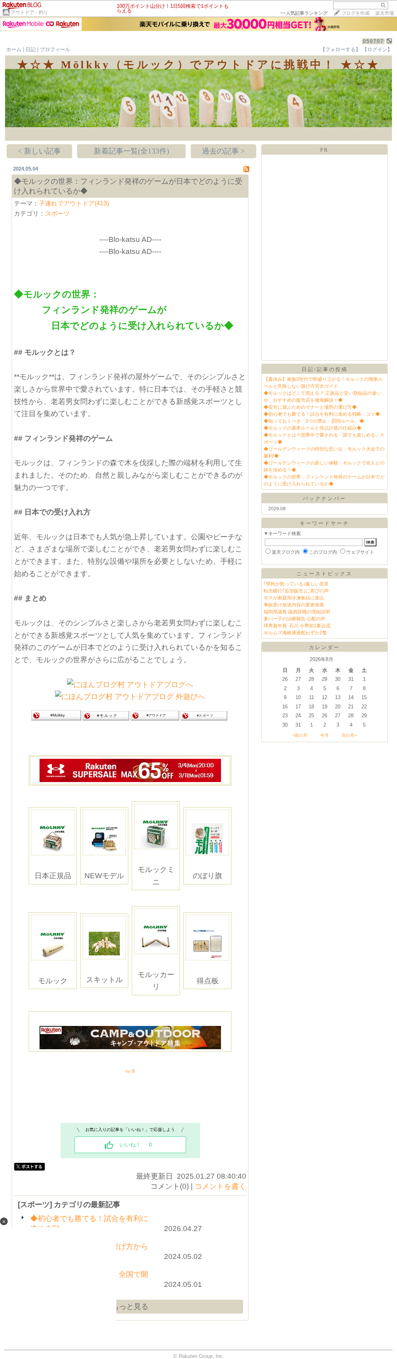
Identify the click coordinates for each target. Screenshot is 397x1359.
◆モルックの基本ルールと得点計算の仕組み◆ (312, 428)
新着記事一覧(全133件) (131, 151)
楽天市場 (384, 13)
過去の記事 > (223, 151)
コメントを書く (220, 1186)
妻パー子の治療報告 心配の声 (294, 619)
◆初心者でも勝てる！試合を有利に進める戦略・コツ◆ (322, 414)
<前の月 (299, 735)
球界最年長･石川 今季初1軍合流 (297, 626)
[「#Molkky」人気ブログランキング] (56, 718)
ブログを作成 (355, 13)
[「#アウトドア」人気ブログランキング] (155, 718)
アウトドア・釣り (29, 12)
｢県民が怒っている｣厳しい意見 (296, 584)
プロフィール (55, 49)
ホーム (13, 49)
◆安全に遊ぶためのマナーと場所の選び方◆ (310, 407)
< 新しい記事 (39, 151)
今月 (324, 735)
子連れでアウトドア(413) (74, 203)
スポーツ (57, 213)
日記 (31, 49)
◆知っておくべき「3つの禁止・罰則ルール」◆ (314, 421)
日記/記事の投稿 (325, 369)
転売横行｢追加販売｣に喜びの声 (296, 591)
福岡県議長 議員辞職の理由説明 (297, 612)
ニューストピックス (324, 574)
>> (304, 13)
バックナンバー (324, 498)
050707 (373, 41)
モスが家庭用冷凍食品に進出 (294, 598)
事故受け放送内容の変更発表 (294, 605)
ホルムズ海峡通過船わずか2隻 (295, 632)
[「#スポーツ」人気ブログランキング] (204, 718)
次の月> (349, 735)
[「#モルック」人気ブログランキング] (106, 718)
